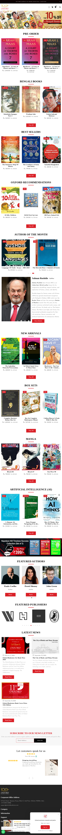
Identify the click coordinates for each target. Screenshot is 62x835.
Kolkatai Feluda (51, 114)
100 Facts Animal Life (31, 215)
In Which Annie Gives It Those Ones (10, 367)
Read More (8, 677)
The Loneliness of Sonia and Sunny (10, 165)
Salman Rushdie (40, 278)
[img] (31, 754)
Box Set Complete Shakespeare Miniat (10, 419)
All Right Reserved (18, 827)
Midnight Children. (15, 268)
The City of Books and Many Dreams (45, 658)
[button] (49, 7)
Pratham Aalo (10, 114)
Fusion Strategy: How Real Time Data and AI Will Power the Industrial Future (51, 523)
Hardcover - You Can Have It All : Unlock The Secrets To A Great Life (31, 367)
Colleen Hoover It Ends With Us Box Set (31, 419)
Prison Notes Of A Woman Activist (52, 367)
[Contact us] (3, 832)
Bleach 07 (10, 472)
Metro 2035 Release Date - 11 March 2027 (31, 67)
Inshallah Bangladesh (31, 164)
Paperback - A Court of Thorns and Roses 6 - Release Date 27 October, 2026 (10, 67)
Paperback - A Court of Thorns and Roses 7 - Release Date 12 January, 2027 (51, 67)
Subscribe (40, 740)
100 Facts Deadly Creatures (51, 216)
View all (31, 125)
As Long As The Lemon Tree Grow (52, 165)
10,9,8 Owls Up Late (10, 215)
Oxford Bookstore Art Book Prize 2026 (14, 658)
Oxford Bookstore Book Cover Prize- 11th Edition (15, 704)
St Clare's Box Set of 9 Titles (51, 419)
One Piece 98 (31, 472)
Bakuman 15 (51, 472)
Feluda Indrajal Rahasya (31, 115)
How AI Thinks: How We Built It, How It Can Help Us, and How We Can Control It (31, 523)
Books (10, 594)
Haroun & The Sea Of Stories (46, 268)
